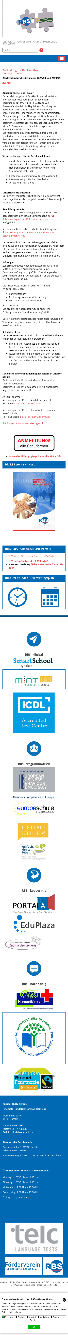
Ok (34, 1327)
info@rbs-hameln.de (22, 1132)
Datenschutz (50, 42)
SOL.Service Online (27, 1285)
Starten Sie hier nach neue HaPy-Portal (33, 556)
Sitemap (27, 42)
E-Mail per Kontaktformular (28, 403)
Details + (34, 1320)
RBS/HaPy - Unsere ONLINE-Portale (28, 549)
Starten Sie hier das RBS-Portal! (30, 561)
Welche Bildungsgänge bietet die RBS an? (35, 456)
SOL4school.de (50, 1285)
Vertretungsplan (12, 42)
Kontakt (37, 42)
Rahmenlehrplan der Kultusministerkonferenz (28, 219)
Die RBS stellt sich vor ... (20, 464)
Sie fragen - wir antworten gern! (22, 423)
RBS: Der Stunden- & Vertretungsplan (29, 578)
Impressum (9, 44)
